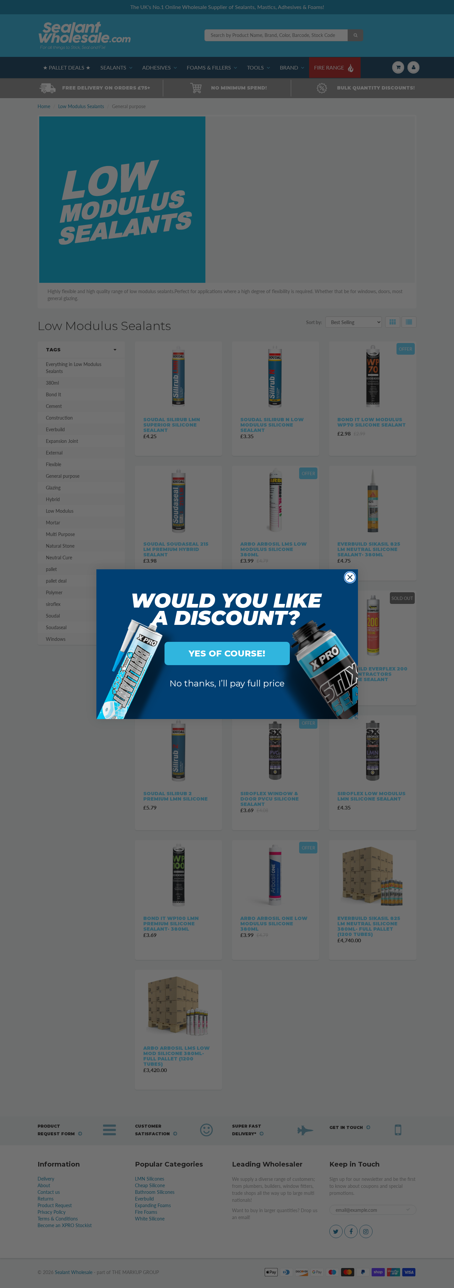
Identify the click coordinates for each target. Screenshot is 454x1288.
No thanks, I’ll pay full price (227, 683)
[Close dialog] (350, 577)
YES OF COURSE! (227, 653)
